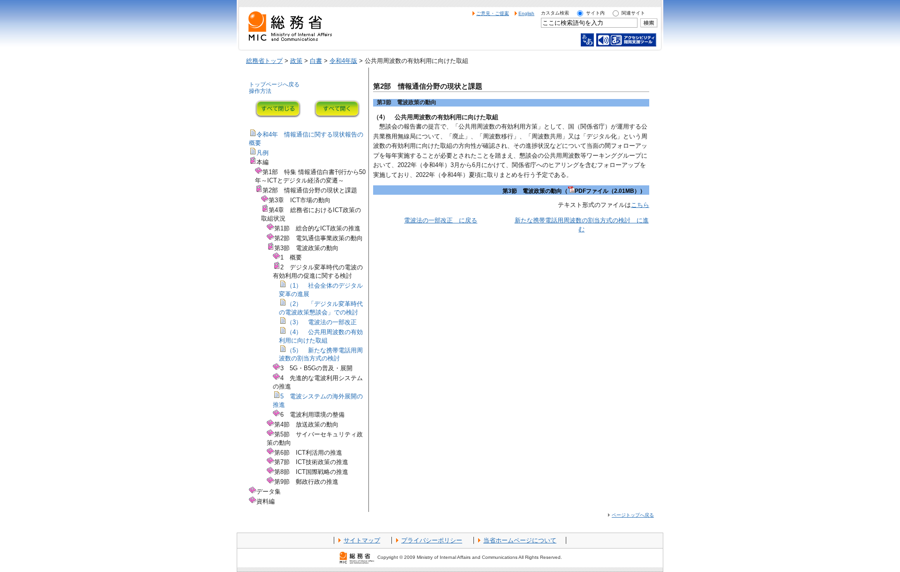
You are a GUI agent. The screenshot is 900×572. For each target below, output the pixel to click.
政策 (296, 60)
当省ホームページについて (519, 540)
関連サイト (633, 12)
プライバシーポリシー (431, 540)
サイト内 (595, 12)
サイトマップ (362, 540)
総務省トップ (264, 60)
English (526, 13)
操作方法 (260, 91)
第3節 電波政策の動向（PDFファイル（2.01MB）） (573, 191)
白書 (316, 60)
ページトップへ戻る (633, 515)
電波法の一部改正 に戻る (440, 220)
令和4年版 (343, 60)
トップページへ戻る (274, 84)
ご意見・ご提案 (492, 13)
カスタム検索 (555, 12)
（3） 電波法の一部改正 (321, 322)
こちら (640, 204)
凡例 (262, 152)
